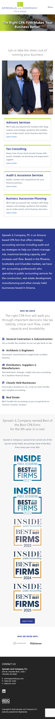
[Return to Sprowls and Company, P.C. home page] (19, 7)
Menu (50, 7)
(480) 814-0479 (10, 683)
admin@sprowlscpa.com (14, 678)
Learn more (22, 136)
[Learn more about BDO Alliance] (6, 701)
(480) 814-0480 (10, 681)
